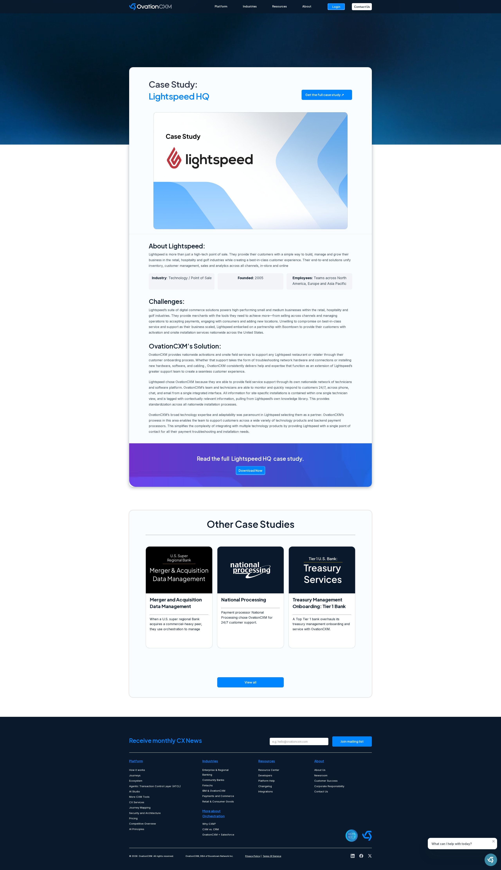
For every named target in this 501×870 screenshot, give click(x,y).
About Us (319, 769)
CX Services (136, 802)
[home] (172, 6)
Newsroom (320, 775)
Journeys (135, 775)
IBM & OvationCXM (213, 790)
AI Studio (134, 791)
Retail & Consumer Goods (218, 801)
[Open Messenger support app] (491, 860)
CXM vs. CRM (210, 829)
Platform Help (266, 780)
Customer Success (326, 780)
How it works (137, 769)
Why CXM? (209, 823)
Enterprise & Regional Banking (215, 772)
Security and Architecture (145, 813)
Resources (279, 6)
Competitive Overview (142, 823)
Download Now (250, 470)
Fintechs (207, 785)
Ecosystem (135, 780)
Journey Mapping (139, 807)
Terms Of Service (272, 856)
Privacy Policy (252, 856)
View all (250, 682)
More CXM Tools (139, 796)
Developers (265, 775)
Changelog (265, 786)
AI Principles (136, 829)
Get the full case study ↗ (324, 95)
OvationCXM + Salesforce (218, 834)
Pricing (133, 818)
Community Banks (213, 779)
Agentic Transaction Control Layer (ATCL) (155, 786)
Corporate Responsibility (329, 786)
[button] (221, 6)
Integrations (265, 791)
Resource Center (268, 769)
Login (336, 6)
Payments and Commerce (218, 796)
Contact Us (362, 6)
